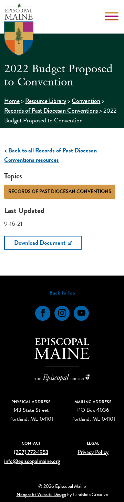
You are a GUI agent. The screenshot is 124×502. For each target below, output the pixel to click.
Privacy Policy (93, 452)
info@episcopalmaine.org (32, 461)
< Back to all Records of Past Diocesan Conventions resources (50, 155)
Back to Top (62, 293)
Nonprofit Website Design (41, 494)
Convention (86, 100)
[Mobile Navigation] (112, 16)
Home (12, 100)
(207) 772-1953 (31, 452)
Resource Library (45, 100)
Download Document (40, 242)
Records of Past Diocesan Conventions (51, 110)
